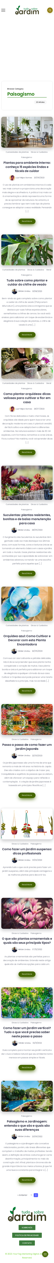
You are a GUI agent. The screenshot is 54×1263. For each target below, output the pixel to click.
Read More (27, 221)
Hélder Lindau (24, 291)
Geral (48, 269)
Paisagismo (26, 157)
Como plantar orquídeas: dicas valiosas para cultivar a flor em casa (27, 398)
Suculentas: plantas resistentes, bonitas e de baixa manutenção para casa (27, 519)
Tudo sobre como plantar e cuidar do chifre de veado (27, 282)
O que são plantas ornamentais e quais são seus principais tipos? (27, 941)
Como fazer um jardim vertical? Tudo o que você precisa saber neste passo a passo (27, 1032)
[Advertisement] (27, 49)
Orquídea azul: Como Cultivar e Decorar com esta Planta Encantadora (26, 640)
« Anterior (22, 1195)
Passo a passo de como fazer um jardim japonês (27, 747)
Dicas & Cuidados (39, 152)
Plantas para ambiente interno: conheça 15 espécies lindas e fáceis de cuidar (27, 167)
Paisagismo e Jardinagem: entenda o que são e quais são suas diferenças (27, 1125)
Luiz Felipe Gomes (24, 177)
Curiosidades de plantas (17, 152)
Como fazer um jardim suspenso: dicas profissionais (27, 851)
